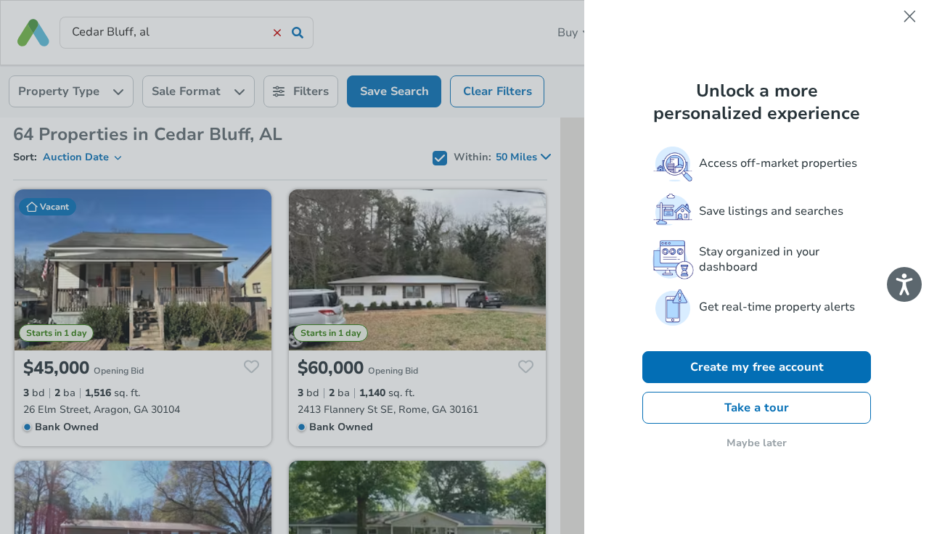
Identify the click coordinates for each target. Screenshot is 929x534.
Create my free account (757, 367)
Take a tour (756, 408)
